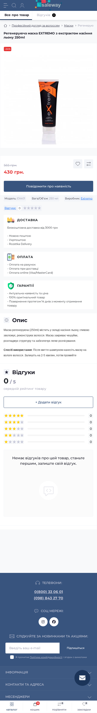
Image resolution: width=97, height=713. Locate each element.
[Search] (14, 5)
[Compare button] (88, 163)
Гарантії (25, 286)
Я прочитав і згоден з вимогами (51, 657)
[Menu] (6, 5)
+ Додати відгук (48, 402)
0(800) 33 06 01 (48, 592)
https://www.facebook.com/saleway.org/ (53, 621)
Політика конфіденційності (46, 657)
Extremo (86, 198)
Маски (68, 25)
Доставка (27, 220)
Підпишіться (75, 648)
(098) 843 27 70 (48, 598)
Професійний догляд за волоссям (36, 25)
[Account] (22, 5)
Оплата (25, 257)
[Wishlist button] (77, 163)
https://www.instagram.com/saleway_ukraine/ (43, 621)
